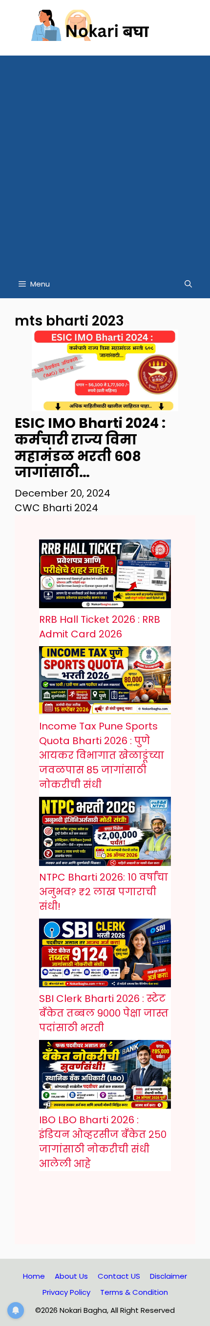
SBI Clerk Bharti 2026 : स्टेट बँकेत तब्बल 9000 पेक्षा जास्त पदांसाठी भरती (103, 1013)
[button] (188, 284)
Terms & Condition (134, 1292)
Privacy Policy (66, 1292)
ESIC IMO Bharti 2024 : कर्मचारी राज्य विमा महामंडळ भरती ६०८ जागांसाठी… (90, 448)
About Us (71, 1276)
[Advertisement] (105, 160)
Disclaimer (168, 1276)
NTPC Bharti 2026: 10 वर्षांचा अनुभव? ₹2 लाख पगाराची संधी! (103, 891)
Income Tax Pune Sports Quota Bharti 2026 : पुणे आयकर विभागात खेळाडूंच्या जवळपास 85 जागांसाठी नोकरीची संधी (101, 755)
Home (34, 1276)
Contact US (119, 1276)
